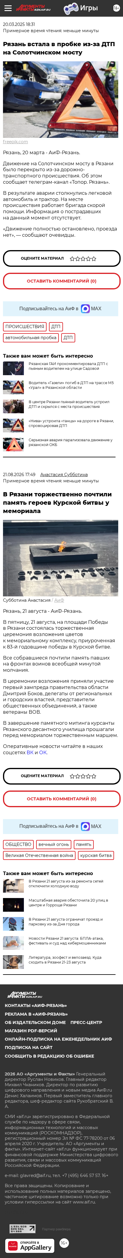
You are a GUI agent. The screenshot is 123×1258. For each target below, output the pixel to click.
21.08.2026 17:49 (19, 474)
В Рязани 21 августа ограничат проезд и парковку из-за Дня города (66, 921)
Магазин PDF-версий (31, 1030)
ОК (43, 752)
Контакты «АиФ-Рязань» (36, 1005)
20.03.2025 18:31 (19, 24)
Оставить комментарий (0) (61, 281)
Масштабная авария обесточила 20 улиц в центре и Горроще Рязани (68, 902)
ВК (30, 752)
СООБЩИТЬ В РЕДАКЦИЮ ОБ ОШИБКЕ (49, 1056)
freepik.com (15, 141)
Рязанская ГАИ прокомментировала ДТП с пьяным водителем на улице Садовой (68, 366)
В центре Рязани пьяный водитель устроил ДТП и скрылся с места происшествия (69, 404)
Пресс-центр (86, 1022)
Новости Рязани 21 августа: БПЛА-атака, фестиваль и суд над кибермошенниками (67, 940)
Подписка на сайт (29, 1047)
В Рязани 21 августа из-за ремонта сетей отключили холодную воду (66, 883)
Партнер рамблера (56, 1229)
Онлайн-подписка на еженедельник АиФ (58, 1039)
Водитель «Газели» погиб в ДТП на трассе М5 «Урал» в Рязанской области (71, 385)
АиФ (59, 600)
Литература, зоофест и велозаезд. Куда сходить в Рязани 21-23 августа (65, 959)
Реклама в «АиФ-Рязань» (36, 1014)
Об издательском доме (35, 1022)
